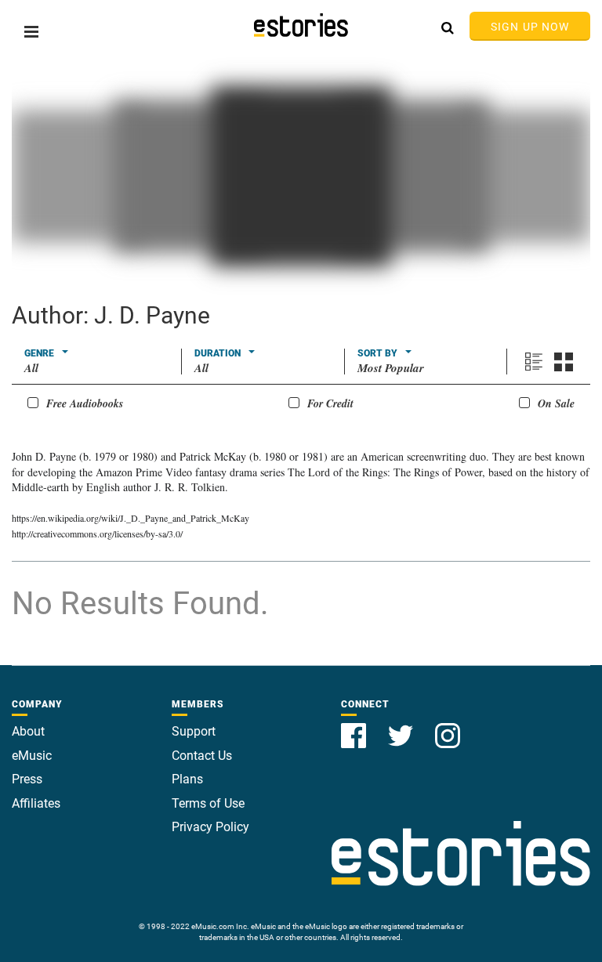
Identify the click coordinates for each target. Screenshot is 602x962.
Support (194, 731)
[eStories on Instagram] (448, 726)
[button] (31, 31)
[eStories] (301, 25)
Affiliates (36, 803)
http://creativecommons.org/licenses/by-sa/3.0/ (97, 533)
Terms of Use (208, 803)
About (28, 731)
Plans (187, 779)
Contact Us (202, 755)
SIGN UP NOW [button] (530, 26)
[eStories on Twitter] (402, 726)
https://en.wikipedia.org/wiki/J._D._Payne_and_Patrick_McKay (130, 518)
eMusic (32, 755)
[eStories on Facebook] (355, 726)
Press (27, 779)
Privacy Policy (210, 826)
